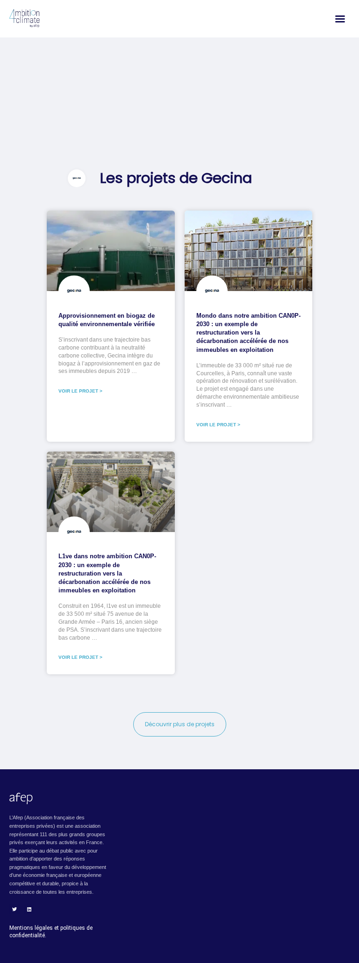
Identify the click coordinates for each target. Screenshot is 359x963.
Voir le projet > (80, 391)
